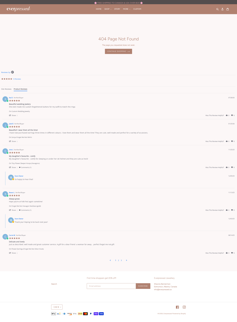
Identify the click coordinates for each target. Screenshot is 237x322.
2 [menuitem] (118, 260)
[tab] (6, 89)
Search (54, 284)
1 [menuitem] (115, 260)
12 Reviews (17, 79)
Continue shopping (116, 51)
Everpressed (168, 313)
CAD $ (56, 307)
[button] (13, 115)
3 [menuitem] (121, 260)
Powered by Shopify (179, 313)
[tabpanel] (118, 177)
